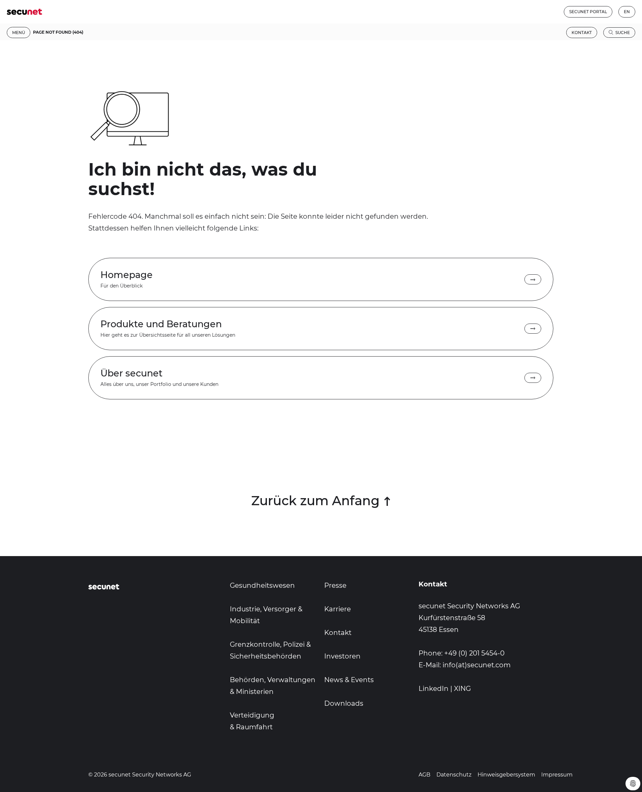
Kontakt (582, 32)
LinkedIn (434, 688)
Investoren (342, 656)
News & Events (349, 680)
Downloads (343, 703)
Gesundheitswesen (262, 585)
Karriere (337, 609)
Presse (335, 585)
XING (462, 688)
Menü (18, 32)
